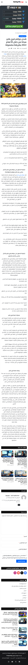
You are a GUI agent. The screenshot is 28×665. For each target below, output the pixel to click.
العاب (25, 591)
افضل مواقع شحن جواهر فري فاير (19, 586)
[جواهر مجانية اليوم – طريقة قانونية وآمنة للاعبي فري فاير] (23, 614)
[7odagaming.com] (18, 2)
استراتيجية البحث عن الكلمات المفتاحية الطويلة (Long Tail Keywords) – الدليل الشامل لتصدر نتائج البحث (22, 462)
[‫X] (21, 572)
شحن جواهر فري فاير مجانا (20, 600)
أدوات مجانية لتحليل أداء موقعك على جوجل (9, 628)
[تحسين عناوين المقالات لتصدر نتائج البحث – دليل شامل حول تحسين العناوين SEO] (21, 473)
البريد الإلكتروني (23, 543)
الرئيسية (24, 33)
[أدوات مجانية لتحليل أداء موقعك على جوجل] (23, 630)
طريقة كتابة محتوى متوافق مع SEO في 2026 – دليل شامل (9, 635)
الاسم (25, 536)
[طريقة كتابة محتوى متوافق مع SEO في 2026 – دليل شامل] (23, 636)
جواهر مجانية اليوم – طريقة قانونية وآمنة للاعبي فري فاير (10, 613)
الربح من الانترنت (22, 588)
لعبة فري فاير (23, 602)
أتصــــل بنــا (12, 658)
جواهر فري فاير (20, 175)
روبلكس (24, 595)
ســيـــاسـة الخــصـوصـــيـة (21, 658)
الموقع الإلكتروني (23, 549)
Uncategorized (18, 33)
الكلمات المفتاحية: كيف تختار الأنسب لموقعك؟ (7, 479)
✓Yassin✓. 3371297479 (13, 495)
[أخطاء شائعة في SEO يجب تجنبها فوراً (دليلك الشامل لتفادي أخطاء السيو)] (7, 453)
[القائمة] (2, 2)
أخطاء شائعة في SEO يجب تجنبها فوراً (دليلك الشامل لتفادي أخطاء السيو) (7, 461)
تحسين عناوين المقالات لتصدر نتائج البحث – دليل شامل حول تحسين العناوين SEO (21, 480)
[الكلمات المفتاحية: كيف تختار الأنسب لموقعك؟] (7, 473)
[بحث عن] (26, 2)
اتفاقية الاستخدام (5, 658)
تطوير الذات (23, 593)
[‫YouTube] (18, 572)
